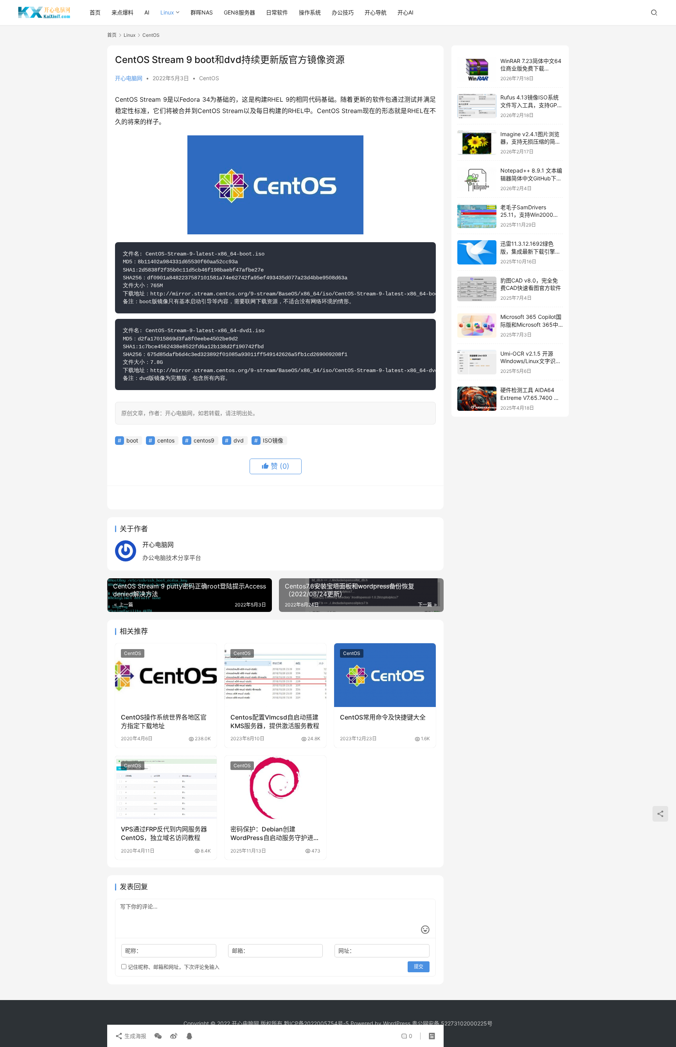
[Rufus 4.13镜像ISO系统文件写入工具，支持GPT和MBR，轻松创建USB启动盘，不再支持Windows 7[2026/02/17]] (476, 106)
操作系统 (310, 12)
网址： (346, 950)
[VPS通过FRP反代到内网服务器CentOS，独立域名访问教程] (166, 787)
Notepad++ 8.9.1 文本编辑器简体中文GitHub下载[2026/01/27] (531, 178)
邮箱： (240, 950)
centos (165, 440)
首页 (95, 12)
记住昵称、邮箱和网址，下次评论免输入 (172, 967)
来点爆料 (122, 12)
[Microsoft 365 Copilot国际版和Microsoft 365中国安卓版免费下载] (476, 325)
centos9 (204, 440)
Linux (167, 12)
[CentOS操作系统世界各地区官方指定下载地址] (166, 675)
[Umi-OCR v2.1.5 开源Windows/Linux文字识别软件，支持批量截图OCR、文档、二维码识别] (476, 362)
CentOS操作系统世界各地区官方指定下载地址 (164, 721)
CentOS (209, 78)
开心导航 (376, 12)
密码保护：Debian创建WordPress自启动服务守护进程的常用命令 (275, 833)
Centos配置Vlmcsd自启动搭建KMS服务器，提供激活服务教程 (274, 721)
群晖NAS (202, 12)
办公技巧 (343, 12)
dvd (239, 440)
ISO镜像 (273, 440)
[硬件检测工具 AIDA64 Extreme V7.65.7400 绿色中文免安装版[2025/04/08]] (476, 399)
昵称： (133, 950)
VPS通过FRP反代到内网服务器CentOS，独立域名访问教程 (164, 833)
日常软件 (277, 12)
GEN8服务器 (239, 12)
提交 (418, 967)
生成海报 (134, 1036)
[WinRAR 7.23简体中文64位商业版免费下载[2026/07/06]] (476, 69)
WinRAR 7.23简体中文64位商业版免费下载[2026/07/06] (530, 68)
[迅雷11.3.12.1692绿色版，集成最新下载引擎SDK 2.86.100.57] (476, 252)
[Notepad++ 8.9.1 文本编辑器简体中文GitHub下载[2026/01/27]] (476, 179)
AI (146, 12)
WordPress (396, 1023)
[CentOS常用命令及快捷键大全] (385, 675)
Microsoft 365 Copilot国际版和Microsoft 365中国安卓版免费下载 (530, 325)
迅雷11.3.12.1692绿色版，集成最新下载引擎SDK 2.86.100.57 (527, 252)
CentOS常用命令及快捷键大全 (383, 717)
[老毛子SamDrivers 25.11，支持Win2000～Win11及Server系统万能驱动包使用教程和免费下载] (476, 215)
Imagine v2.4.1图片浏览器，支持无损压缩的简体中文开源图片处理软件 (530, 142)
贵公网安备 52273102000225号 (452, 1023)
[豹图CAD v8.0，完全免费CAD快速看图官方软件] (476, 289)
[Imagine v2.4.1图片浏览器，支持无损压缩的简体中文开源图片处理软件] (476, 142)
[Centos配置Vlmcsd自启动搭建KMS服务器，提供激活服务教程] (275, 675)
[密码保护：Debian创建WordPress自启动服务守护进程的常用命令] (275, 787)
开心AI (405, 12)
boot (132, 440)
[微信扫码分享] (158, 1036)
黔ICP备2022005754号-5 (317, 1023)
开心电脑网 (128, 78)
